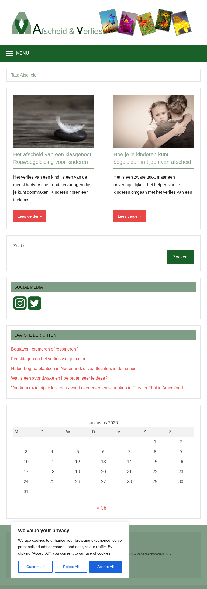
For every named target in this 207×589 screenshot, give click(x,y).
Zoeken (20, 246)
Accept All (105, 566)
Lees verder (28, 216)
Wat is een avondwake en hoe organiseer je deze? (59, 378)
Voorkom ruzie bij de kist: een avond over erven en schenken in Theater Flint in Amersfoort (97, 388)
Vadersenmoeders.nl (152, 554)
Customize (35, 566)
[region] (70, 550)
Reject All (71, 566)
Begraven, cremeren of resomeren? (44, 349)
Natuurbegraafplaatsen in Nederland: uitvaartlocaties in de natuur (73, 368)
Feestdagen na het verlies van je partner (49, 358)
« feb (101, 508)
